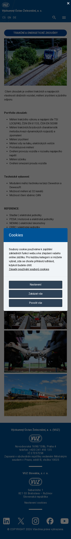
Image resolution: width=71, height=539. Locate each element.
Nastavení (35, 284)
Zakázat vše (36, 293)
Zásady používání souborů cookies (29, 269)
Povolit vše (35, 302)
